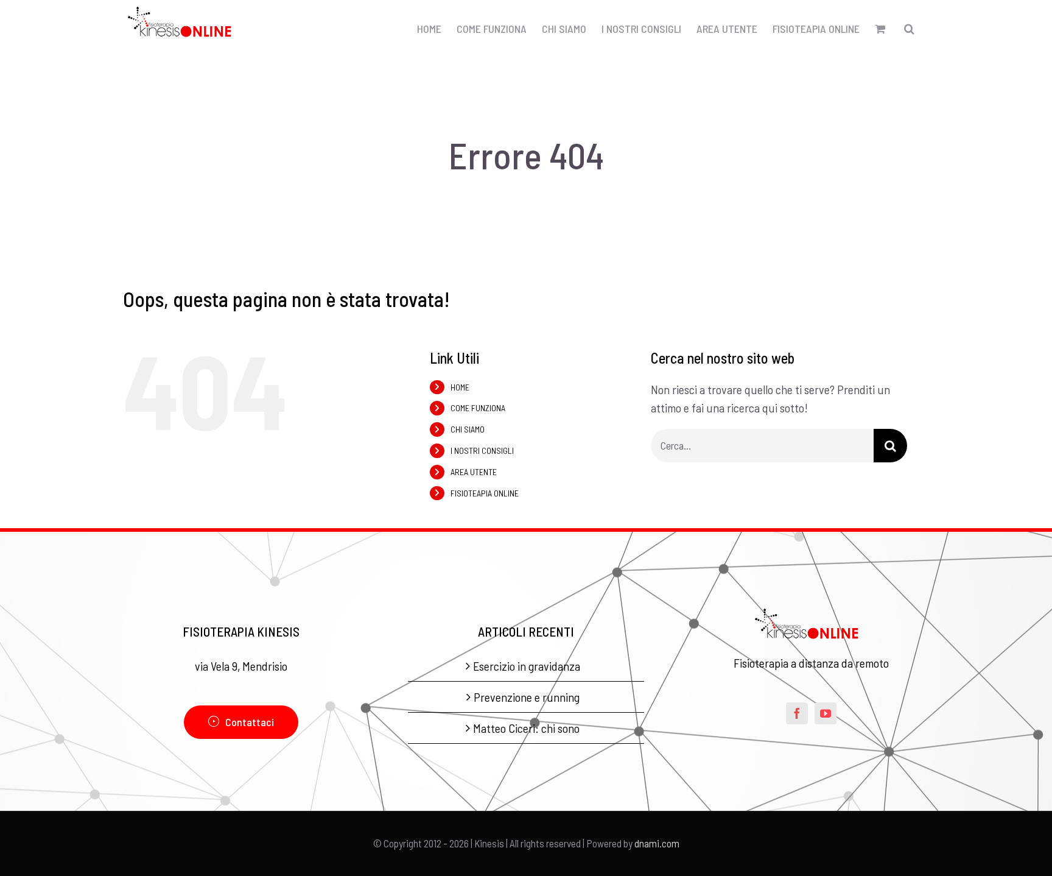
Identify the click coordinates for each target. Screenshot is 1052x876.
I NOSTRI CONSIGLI (482, 450)
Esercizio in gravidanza (526, 666)
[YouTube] (825, 713)
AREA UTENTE (474, 472)
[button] (909, 28)
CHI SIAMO (468, 429)
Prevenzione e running (527, 697)
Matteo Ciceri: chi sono (526, 728)
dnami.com (656, 843)
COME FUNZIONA (478, 408)
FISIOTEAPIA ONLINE (485, 493)
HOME (460, 387)
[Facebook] (797, 713)
